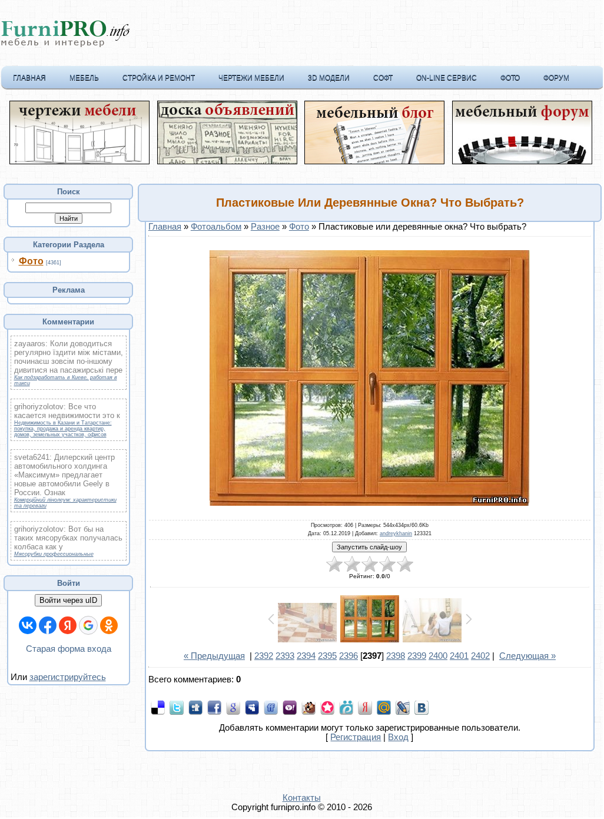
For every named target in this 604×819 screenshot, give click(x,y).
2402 (480, 656)
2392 (263, 656)
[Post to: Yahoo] (289, 707)
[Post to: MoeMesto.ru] (346, 707)
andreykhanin (396, 533)
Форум (556, 78)
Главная (29, 78)
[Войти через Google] (88, 625)
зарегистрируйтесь (67, 677)
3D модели (329, 78)
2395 (327, 656)
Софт (383, 78)
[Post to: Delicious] (157, 707)
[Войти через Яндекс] (68, 625)
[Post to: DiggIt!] (195, 707)
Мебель (84, 78)
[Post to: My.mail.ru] (383, 707)
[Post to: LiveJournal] (402, 707)
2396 (348, 656)
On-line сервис (446, 78)
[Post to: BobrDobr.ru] (308, 707)
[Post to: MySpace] (252, 707)
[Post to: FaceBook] (214, 707)
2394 (306, 656)
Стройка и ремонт (158, 78)
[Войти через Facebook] (48, 625)
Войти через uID (68, 600)
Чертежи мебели (251, 78)
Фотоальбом (216, 226)
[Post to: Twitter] (176, 707)
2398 (395, 656)
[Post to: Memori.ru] (327, 707)
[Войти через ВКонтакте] (27, 625)
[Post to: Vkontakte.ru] (421, 707)
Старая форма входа (68, 649)
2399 (416, 656)
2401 (459, 656)
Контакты (302, 798)
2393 (285, 656)
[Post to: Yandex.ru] (365, 707)
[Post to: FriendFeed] (270, 707)
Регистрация (355, 737)
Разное (265, 226)
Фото (510, 78)
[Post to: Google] (233, 707)
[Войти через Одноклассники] (109, 625)
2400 (438, 656)
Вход (398, 737)
